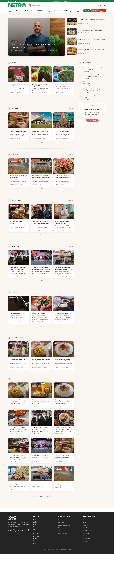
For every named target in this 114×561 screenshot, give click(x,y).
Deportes (35, 527)
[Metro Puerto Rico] (10, 530)
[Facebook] (8, 1)
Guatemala (86, 533)
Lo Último (36, 522)
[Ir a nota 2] (41, 142)
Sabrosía (35, 541)
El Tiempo (36, 536)
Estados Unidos (87, 530)
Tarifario (60, 530)
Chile (84, 522)
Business (35, 538)
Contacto (60, 520)
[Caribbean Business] (19, 530)
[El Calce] (15, 530)
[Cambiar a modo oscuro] (104, 5)
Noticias (35, 524)
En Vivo (35, 520)
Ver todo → (71, 62)
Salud (34, 529)
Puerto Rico (86, 538)
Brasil (84, 520)
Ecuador (85, 528)
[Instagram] (13, 1)
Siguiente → (50, 496)
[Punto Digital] (24, 530)
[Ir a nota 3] (42, 142)
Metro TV (35, 534)
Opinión (35, 531)
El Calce (35, 543)
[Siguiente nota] (74, 80)
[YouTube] (15, 1)
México (85, 536)
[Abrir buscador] (100, 5)
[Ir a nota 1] (40, 234)
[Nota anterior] (8, 80)
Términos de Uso (63, 528)
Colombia (86, 525)
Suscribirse (92, 120)
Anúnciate (61, 536)
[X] (11, 1)
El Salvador (86, 541)
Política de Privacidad (64, 525)
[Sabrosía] (29, 530)
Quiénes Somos (62, 533)
